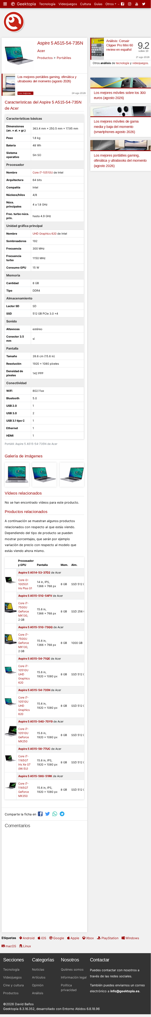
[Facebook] (122, 3)
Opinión (37, 985)
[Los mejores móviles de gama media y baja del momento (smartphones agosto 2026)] (120, 111)
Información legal (74, 977)
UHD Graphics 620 (45, 233)
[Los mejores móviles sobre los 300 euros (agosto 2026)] (120, 82)
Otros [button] (110, 4)
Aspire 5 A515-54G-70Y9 (35, 721)
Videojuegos (68, 4)
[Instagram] (130, 3)
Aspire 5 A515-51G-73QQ (35, 627)
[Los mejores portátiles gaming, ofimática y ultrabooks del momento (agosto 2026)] (8, 85)
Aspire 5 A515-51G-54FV (35, 595)
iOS (43, 938)
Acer (41, 51)
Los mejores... (25, 93)
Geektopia (26, 4)
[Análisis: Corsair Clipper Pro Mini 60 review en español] (97, 49)
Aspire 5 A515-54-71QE (34, 658)
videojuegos (140, 63)
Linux (27, 946)
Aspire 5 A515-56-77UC (34, 748)
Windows (132, 938)
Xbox (90, 938)
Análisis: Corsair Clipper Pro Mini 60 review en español (119, 45)
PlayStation (110, 938)
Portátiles (64, 58)
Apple (74, 938)
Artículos (38, 977)
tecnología (122, 63)
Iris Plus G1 (25, 588)
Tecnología (47, 4)
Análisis (37, 993)
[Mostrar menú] (5, 4)
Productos (45, 58)
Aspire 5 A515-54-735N (60, 43)
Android (29, 938)
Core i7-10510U (43, 172)
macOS (10, 946)
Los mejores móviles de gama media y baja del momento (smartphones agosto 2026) (116, 126)
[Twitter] (144, 3)
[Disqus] (44, 882)
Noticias (38, 969)
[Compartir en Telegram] (62, 814)
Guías (98, 4)
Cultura (85, 4)
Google (58, 938)
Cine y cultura (13, 985)
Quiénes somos (72, 969)
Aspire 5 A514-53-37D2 (34, 572)
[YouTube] (137, 3)
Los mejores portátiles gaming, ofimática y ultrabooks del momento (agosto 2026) (120, 160)
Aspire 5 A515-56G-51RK (35, 776)
